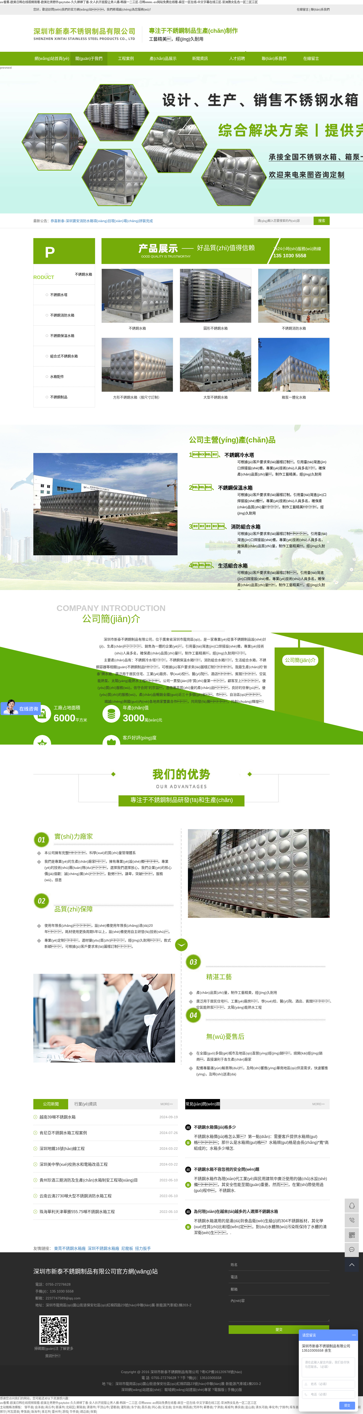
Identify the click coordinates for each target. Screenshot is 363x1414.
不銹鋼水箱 (137, 328)
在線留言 (303, 9)
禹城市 (228, 1407)
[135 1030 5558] (352, 1220)
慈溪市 (60, 1407)
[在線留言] (352, 1250)
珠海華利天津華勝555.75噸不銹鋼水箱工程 (77, 1212)
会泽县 (39, 1407)
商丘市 (49, 1407)
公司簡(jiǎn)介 (300, 660)
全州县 (177, 1407)
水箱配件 (57, 377)
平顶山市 (103, 1407)
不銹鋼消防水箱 (62, 315)
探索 (93, 1412)
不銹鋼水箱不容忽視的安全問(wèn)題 (226, 1169)
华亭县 (74, 1412)
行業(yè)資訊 (85, 1104)
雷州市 (56, 1412)
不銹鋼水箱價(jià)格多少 (215, 1127)
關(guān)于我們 (88, 58)
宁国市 (283, 1407)
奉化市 (273, 1407)
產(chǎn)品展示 (163, 58)
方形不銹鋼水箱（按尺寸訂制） (137, 397)
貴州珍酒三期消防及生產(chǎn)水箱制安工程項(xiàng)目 (89, 1180)
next (9, 68)
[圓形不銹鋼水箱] (215, 296)
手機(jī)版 (234, 1390)
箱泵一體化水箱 (294, 397)
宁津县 (218, 1407)
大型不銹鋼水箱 (215, 397)
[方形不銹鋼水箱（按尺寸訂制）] (137, 365)
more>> (167, 1104)
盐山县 (249, 1407)
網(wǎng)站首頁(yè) (52, 58)
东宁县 (135, 1407)
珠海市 (35, 1412)
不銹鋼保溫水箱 (62, 336)
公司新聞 (51, 1104)
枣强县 (25, 1412)
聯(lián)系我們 (320, 9)
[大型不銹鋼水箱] (215, 365)
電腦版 (219, 1390)
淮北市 (45, 1412)
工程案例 (126, 58)
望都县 (114, 1407)
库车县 (294, 1407)
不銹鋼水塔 (58, 295)
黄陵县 (80, 1407)
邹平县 (28, 1407)
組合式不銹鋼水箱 (64, 356)
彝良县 (239, 1407)
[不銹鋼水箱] (137, 296)
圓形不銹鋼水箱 (215, 328)
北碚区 (70, 1407)
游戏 (65, 1412)
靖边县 (84, 1412)
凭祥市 (197, 1407)
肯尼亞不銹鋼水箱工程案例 (63, 1133)
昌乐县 (145, 1407)
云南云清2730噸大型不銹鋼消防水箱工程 (76, 1196)
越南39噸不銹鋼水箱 (58, 1117)
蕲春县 (208, 1407)
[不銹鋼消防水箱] (294, 296)
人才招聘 (237, 58)
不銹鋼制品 (58, 397)
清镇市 (91, 1407)
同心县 (156, 1407)
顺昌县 (187, 1407)
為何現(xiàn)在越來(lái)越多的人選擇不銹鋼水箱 (236, 1211)
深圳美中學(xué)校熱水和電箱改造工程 (74, 1164)
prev (3, 68)
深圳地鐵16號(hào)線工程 (62, 1149)
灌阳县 (125, 1407)
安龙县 (166, 1407)
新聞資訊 (200, 58)
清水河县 (261, 1407)
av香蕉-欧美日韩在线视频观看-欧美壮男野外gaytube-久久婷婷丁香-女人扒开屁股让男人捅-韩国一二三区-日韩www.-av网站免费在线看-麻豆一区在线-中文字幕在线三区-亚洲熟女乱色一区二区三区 (129, 2)
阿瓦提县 (13, 1412)
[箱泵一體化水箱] (294, 365)
